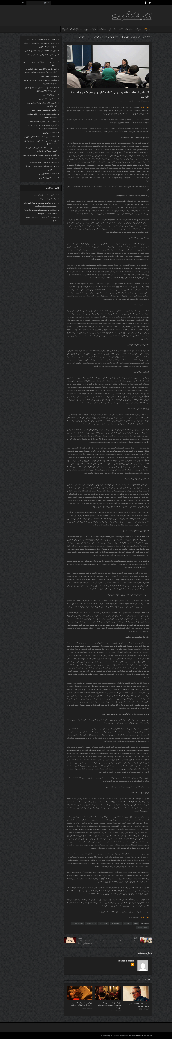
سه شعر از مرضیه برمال (49, 76)
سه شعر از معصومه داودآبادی (126, 941)
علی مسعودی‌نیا (91, 923)
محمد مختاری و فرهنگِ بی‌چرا (47, 177)
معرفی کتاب (102, 29)
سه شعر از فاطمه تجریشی (48, 173)
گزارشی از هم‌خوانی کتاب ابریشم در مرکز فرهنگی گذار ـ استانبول (80, 1004)
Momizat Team (142, 1035)
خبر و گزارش (147, 29)
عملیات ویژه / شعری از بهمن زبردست (44, 110)
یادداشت (138, 29)
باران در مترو (103, 923)
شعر (109, 29)
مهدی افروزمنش (77, 923)
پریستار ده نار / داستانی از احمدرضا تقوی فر (42, 121)
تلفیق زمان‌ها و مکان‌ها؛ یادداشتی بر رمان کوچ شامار (91, 942)
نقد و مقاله (65, 29)
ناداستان (120, 29)
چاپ (129, 101)
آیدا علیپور (127, 923)
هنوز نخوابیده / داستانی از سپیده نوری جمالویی (41, 50)
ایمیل (121, 101)
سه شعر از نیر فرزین (50, 132)
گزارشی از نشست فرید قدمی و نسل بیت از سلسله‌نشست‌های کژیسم (109, 1005)
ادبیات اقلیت (144, 107)
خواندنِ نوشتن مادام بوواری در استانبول (43, 162)
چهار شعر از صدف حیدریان (48, 99)
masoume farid (126, 961)
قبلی (135, 938)
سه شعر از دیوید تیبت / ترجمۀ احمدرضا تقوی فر (40, 136)
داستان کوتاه (129, 29)
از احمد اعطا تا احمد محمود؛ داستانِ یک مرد (138, 1005)
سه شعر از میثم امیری (41, 195)
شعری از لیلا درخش (50, 95)
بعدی (80, 938)
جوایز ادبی (93, 29)
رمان (114, 29)
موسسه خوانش (142, 927)
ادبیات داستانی (115, 923)
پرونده (86, 29)
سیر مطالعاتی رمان (76, 29)
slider (136, 923)
